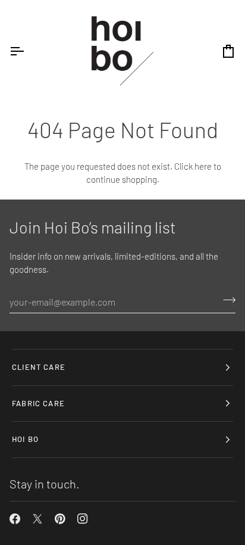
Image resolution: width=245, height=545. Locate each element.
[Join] (225, 300)
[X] (37, 518)
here (203, 166)
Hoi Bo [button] (25, 439)
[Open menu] (27, 51)
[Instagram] (82, 518)
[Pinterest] (60, 518)
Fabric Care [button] (38, 403)
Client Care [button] (38, 367)
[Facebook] (15, 518)
